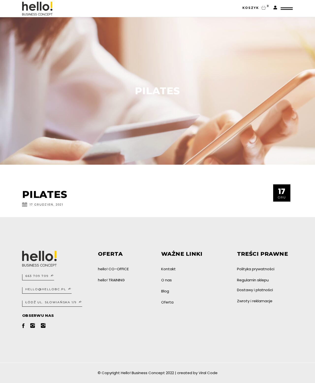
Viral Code (208, 372)
